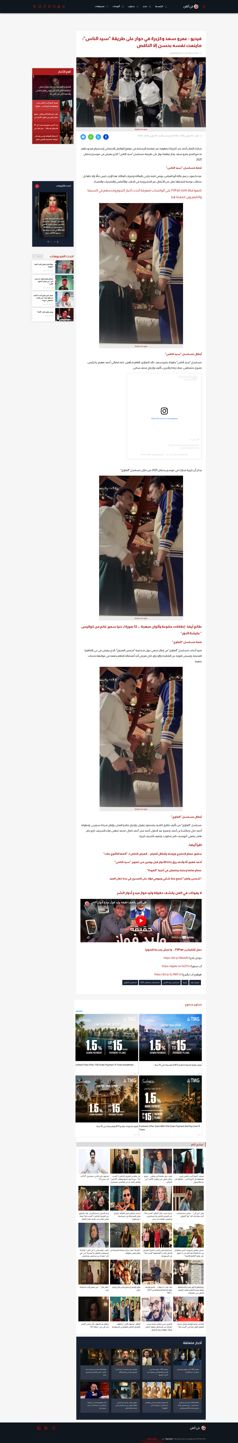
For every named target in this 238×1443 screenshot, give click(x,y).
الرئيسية (159, 6)
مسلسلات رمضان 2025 (150, 982)
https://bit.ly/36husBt (176, 957)
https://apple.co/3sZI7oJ (176, 966)
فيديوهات (100, 6)
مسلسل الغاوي (130, 982)
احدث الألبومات (63, 186)
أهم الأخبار (64, 71)
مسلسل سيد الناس (171, 982)
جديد (145, 6)
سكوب (131, 6)
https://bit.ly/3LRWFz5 (167, 974)
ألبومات (116, 6)
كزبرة (185, 982)
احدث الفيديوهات (55, 256)
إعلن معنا (152, 1438)
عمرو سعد (195, 982)
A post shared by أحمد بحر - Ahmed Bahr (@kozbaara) (164, 454)
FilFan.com (201, 1439)
